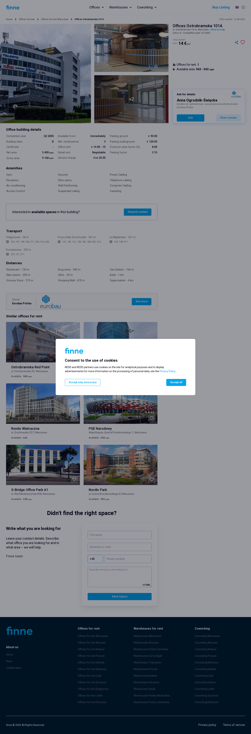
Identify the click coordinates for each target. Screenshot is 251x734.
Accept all (176, 382)
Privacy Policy (167, 371)
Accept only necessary (82, 382)
